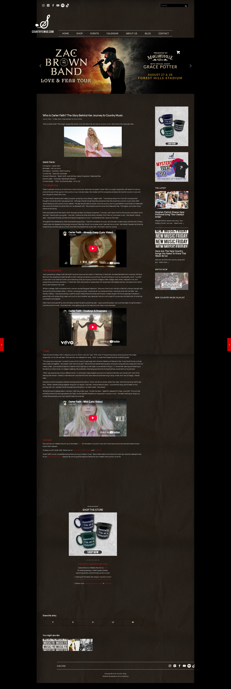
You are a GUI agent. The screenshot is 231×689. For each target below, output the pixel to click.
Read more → (179, 223)
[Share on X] (73, 622)
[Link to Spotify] (62, 5)
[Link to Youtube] (58, 5)
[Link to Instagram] (43, 5)
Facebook (98, 450)
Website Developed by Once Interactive (115, 676)
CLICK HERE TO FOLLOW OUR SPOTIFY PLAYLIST (93, 579)
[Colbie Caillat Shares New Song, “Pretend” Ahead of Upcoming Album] (2, 344)
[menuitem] (65, 34)
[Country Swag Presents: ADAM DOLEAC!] (229, 344)
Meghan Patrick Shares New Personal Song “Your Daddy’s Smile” (169, 214)
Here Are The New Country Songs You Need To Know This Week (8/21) (170, 253)
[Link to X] (48, 5)
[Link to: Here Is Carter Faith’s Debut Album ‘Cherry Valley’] (74, 645)
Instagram (76, 450)
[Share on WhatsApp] (93, 622)
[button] (115, 66)
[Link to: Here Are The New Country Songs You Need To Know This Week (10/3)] (61, 645)
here (79, 444)
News (59, 119)
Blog (55, 119)
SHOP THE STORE (93, 509)
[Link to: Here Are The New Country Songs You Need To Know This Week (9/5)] (49, 645)
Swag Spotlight (66, 119)
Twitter (88, 450)
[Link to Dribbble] (67, 5)
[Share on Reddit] (113, 622)
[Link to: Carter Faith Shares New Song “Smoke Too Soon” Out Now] (86, 645)
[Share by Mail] (133, 622)
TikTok (83, 450)
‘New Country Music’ (55, 457)
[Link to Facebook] (53, 5)
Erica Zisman (78, 119)
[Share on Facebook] (53, 622)
